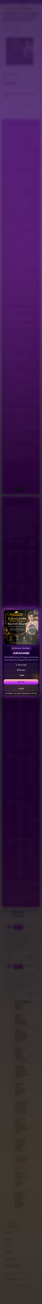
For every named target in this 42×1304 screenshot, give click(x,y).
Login (21, 688)
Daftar (21, 682)
